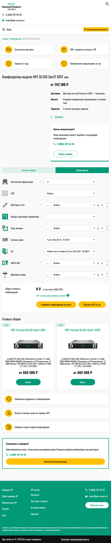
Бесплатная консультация (55, 461)
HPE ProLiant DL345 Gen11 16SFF (83, 330)
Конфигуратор (82, 170)
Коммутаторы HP (9, 502)
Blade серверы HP (10, 496)
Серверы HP (7, 490)
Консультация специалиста (97, 29)
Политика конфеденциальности (75, 539)
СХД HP (5, 509)
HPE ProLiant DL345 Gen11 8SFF (28, 330)
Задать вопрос (65, 154)
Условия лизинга (38, 507)
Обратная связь (97, 505)
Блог (4, 515)
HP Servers (35, 490)
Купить (28, 382)
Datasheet (59, 117)
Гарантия (34, 514)
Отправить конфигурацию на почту (56, 304)
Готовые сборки (29, 170)
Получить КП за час (92, 304)
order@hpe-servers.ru (98, 496)
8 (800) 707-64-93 (65, 144)
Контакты (35, 494)
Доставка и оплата (39, 501)
